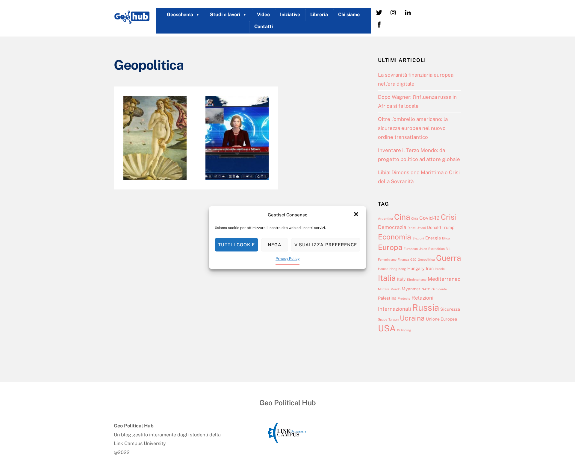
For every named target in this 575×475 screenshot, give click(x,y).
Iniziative (290, 14)
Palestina (387, 298)
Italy (401, 279)
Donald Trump (440, 227)
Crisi (448, 217)
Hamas (383, 269)
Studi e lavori (225, 14)
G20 (413, 259)
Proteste (404, 298)
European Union (415, 249)
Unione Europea (441, 318)
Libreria (319, 14)
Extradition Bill (439, 249)
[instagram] (394, 12)
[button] (356, 214)
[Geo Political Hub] (132, 21)
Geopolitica (426, 259)
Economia (394, 237)
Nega (275, 244)
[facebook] (379, 24)
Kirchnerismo (416, 279)
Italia (387, 278)
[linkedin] (408, 12)
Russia (425, 307)
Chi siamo (349, 14)
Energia (433, 237)
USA (387, 328)
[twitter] (379, 12)
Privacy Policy (287, 259)
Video (263, 14)
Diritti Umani (417, 228)
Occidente (439, 289)
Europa (390, 247)
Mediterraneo (444, 279)
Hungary (416, 268)
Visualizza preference (325, 244)
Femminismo (387, 259)
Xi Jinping (404, 330)
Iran (430, 268)
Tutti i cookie (236, 244)
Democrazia (392, 227)
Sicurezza (450, 309)
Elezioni (418, 238)
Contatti (263, 26)
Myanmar (411, 288)
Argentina (385, 218)
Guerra (448, 257)
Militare (383, 289)
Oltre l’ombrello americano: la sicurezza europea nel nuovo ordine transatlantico (413, 128)
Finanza (403, 259)
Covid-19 (429, 218)
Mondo (395, 289)
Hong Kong (397, 269)
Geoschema (180, 14)
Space (382, 319)
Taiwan (393, 319)
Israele (440, 269)
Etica (446, 238)
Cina (402, 216)
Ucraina (412, 318)
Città (414, 218)
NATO (426, 289)
